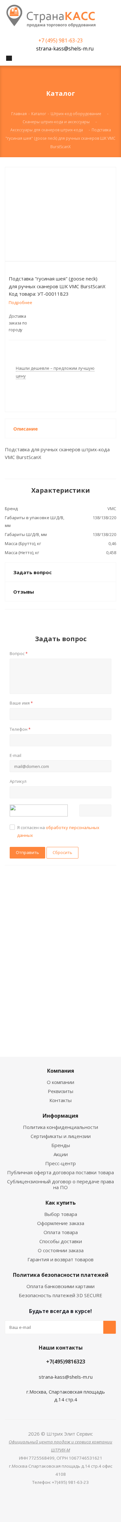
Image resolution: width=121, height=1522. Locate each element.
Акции (61, 1154)
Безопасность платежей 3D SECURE (60, 1295)
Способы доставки (60, 1241)
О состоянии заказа (61, 1250)
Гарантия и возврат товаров (60, 1259)
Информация (60, 1115)
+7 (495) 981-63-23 (60, 40)
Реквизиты (60, 1091)
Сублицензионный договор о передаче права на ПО (60, 1184)
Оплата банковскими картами (60, 1286)
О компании (60, 1082)
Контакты (60, 1100)
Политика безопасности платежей (60, 1274)
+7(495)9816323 (65, 1361)
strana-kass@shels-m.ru (65, 48)
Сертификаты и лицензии (61, 1136)
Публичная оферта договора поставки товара (60, 1172)
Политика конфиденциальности (60, 1127)
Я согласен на (58, 831)
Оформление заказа (60, 1223)
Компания (60, 1070)
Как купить (60, 1202)
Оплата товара (61, 1232)
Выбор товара (60, 1214)
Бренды (60, 1145)
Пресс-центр (60, 1163)
